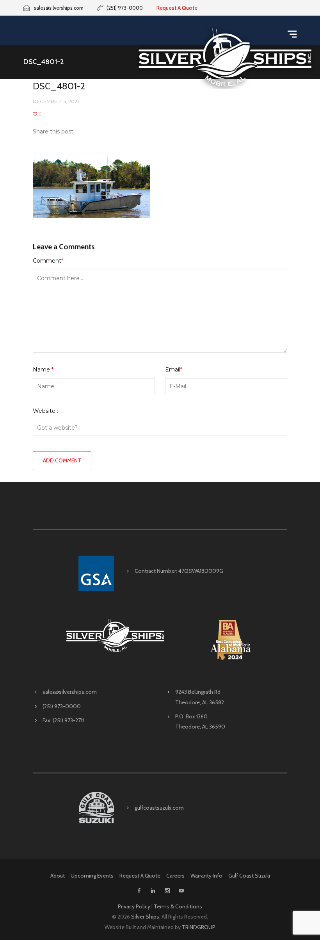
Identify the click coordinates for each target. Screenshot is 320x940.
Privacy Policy (134, 906)
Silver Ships (145, 916)
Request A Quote (176, 7)
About (57, 875)
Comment (48, 260)
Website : (45, 410)
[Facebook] (139, 891)
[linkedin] (153, 891)
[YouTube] (181, 891)
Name (43, 369)
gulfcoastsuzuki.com (159, 807)
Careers (175, 875)
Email (173, 369)
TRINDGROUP (198, 927)
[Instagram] (167, 891)
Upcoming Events (92, 875)
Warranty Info (206, 875)
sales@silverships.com (70, 691)
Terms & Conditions (178, 906)
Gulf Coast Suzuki (249, 875)
